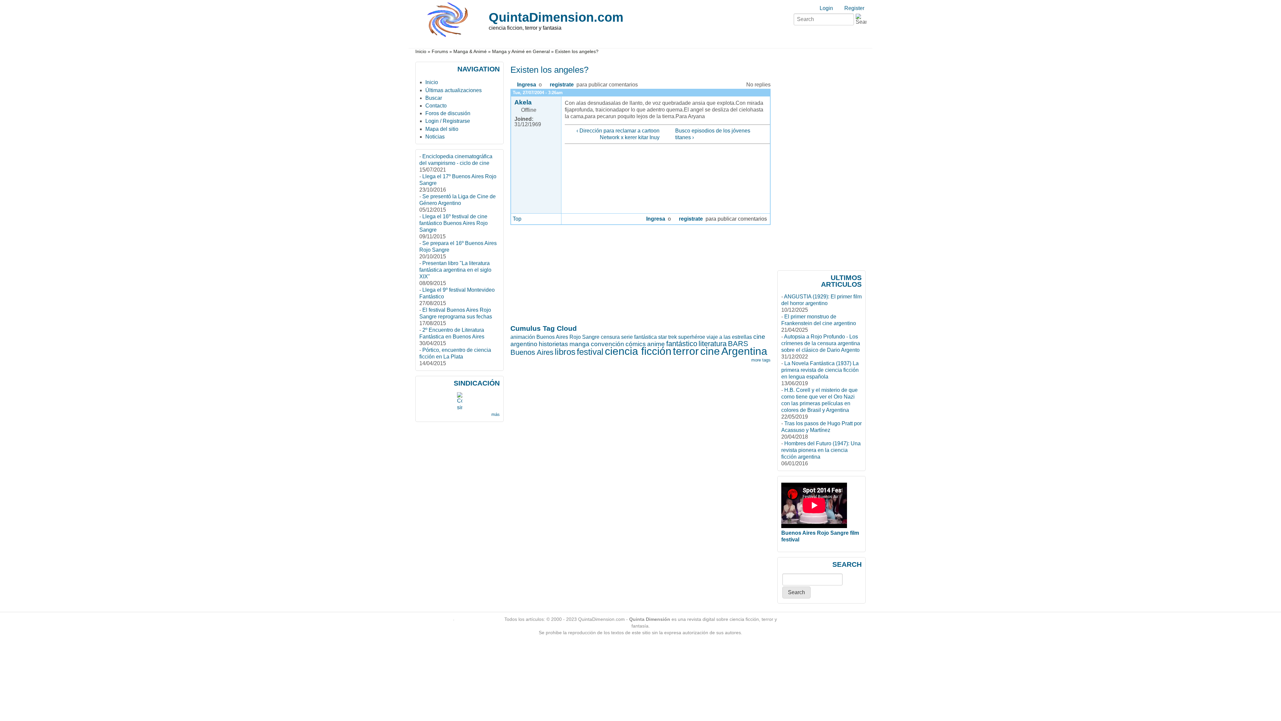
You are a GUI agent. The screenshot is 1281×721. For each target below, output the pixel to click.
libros (565, 351)
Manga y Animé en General (521, 51)
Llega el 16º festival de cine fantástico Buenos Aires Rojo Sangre (453, 223)
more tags (761, 360)
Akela (523, 102)
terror (686, 351)
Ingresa (526, 84)
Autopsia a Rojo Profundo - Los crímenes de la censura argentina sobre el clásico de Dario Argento (820, 343)
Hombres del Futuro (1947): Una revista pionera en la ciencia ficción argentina (821, 450)
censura (610, 337)
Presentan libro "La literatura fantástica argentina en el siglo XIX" (455, 269)
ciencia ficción (638, 351)
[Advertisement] (536, 429)
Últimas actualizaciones (453, 90)
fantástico (681, 343)
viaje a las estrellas (729, 337)
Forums (440, 51)
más (495, 414)
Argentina (744, 351)
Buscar (433, 98)
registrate (562, 84)
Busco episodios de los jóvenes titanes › (712, 134)
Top (517, 219)
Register (854, 8)
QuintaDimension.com (556, 17)
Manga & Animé (470, 51)
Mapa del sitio (441, 129)
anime (656, 343)
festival (590, 351)
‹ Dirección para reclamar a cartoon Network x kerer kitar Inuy (617, 134)
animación (522, 337)
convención (607, 343)
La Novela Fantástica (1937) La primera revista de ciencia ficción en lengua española (820, 370)
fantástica (645, 337)
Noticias (435, 137)
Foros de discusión (447, 113)
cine (710, 351)
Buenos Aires (531, 352)
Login (826, 8)
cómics (635, 343)
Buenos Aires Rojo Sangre (567, 337)
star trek (667, 337)
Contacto (436, 105)
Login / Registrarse (447, 121)
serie (627, 337)
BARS (738, 343)
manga (579, 343)
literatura (713, 343)
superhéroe (691, 337)
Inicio (420, 51)
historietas (553, 343)
